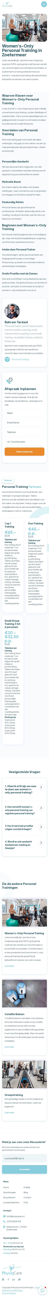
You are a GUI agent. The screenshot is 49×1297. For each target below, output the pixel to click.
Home (6, 1187)
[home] (7, 4)
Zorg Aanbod (9, 1197)
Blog (26, 1192)
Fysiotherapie (9, 1192)
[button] (44, 4)
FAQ (26, 1202)
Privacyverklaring (9, 1293)
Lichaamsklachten (11, 1202)
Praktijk (27, 1187)
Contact (27, 1197)
